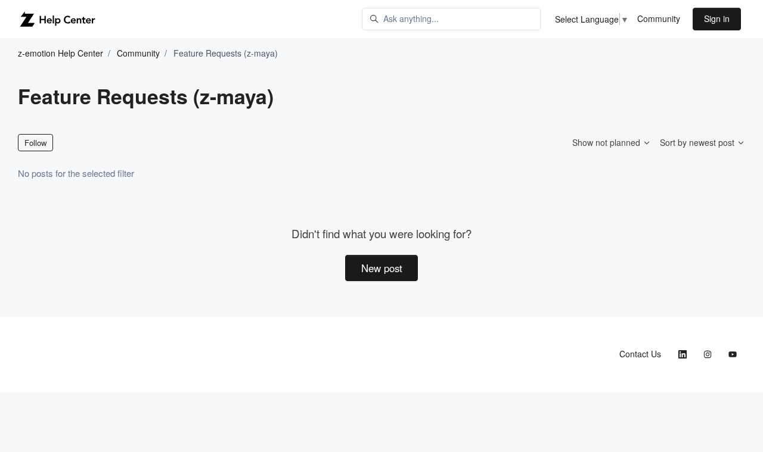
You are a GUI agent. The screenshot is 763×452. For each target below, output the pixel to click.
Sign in (717, 18)
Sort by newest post (698, 142)
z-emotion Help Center (60, 53)
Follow (35, 142)
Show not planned (607, 142)
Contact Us (640, 354)
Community (658, 18)
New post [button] (381, 268)
